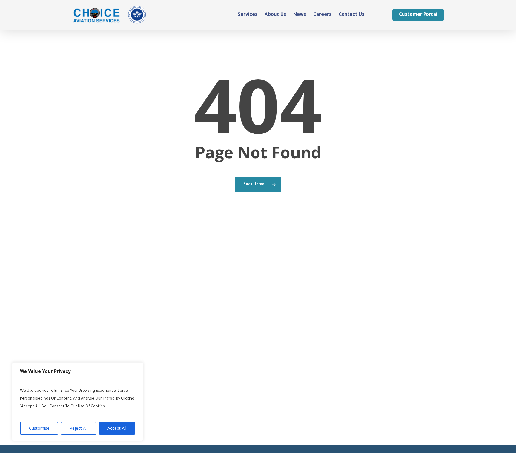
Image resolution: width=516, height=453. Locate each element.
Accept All (117, 428)
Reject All (78, 428)
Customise (39, 428)
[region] (77, 401)
